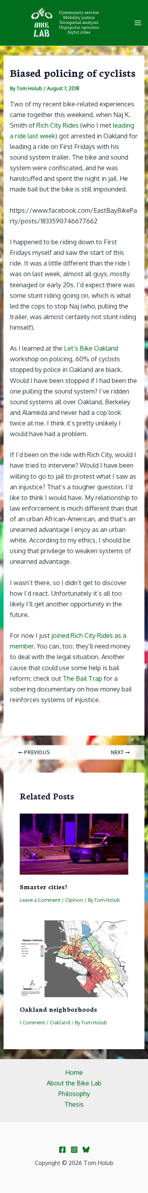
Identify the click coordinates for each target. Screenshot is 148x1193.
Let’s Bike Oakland (91, 348)
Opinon (74, 900)
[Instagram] (74, 1149)
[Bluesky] (86, 1149)
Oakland (60, 1022)
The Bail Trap (82, 678)
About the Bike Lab (74, 1083)
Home (74, 1072)
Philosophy (74, 1093)
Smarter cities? (43, 886)
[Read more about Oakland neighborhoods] (74, 958)
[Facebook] (62, 1149)
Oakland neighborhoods (58, 1008)
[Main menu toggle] (137, 23)
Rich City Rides (57, 125)
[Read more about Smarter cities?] (74, 843)
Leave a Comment (40, 900)
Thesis (74, 1104)
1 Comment (32, 1022)
